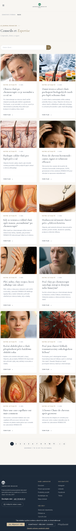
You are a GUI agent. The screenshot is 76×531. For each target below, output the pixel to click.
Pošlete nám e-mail (13, 504)
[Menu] (3, 6)
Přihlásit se (41, 513)
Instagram (61, 485)
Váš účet (41, 506)
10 (49, 444)
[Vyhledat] (48, 47)
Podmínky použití (43, 492)
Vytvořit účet (42, 516)
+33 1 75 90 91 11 (19, 499)
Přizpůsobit (63, 524)
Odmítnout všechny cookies (40, 524)
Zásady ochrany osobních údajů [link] (38, 528)
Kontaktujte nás (43, 496)
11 (54, 444)
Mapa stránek (42, 499)
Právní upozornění (44, 489)
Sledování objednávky (45, 510)
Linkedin (61, 489)
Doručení (41, 485)
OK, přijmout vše (16, 524)
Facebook (61, 492)
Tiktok (60, 496)
